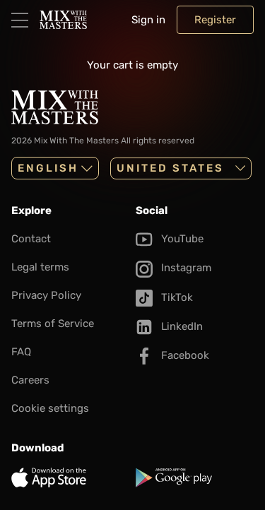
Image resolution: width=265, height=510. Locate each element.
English (48, 168)
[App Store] (70, 477)
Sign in (148, 19)
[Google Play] (195, 477)
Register (215, 19)
